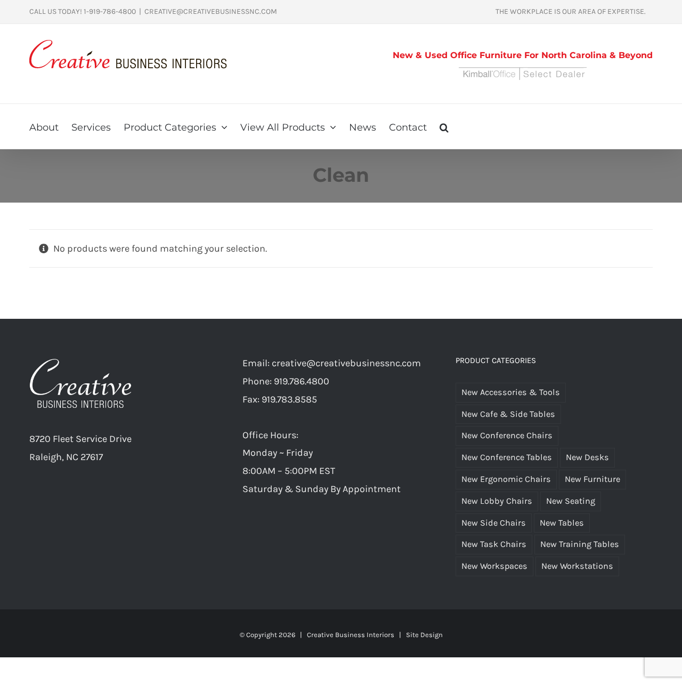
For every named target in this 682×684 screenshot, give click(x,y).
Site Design (424, 635)
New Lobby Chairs (496, 501)
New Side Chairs (493, 523)
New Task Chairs (493, 544)
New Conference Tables (506, 457)
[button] (444, 126)
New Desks (587, 457)
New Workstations (577, 566)
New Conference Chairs (507, 435)
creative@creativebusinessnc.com (346, 363)
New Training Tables (579, 544)
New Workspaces (494, 566)
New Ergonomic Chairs (506, 479)
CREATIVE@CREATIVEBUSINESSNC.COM (210, 11)
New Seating (570, 501)
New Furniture (592, 479)
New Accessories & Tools (510, 392)
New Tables (562, 523)
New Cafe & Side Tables (508, 414)
